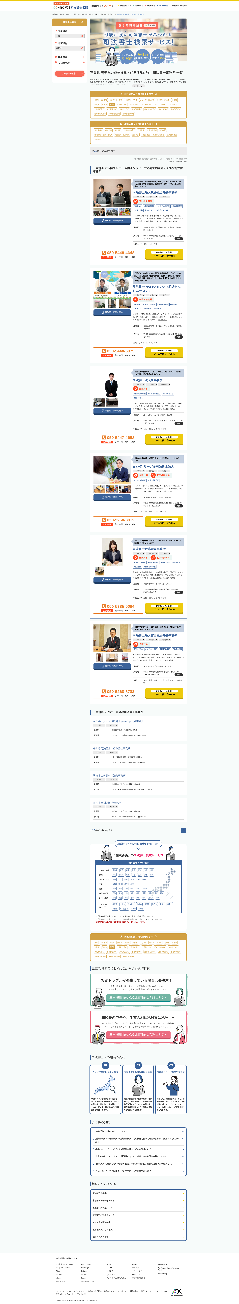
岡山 (120, 893)
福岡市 (147, 904)
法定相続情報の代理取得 (103, 135)
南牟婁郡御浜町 (128, 114)
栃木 (145, 875)
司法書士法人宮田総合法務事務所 (155, 635)
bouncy (84, 1278)
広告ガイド (69, 1294)
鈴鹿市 (112, 100)
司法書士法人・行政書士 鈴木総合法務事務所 (118, 721)
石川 (138, 879)
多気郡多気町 (112, 109)
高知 (162, 893)
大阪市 (151, 384)
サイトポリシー (79, 1291)
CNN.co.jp (85, 1268)
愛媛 (156, 893)
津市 (96, 100)
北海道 (115, 870)
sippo (109, 1264)
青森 (121, 870)
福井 (144, 879)
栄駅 (164, 197)
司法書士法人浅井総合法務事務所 (155, 192)
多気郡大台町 (124, 109)
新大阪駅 (164, 384)
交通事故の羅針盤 (138, 1278)
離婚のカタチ (60, 1281)
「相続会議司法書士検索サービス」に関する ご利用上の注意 (119, 916)
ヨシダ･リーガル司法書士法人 (153, 466)
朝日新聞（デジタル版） (65, 1264)
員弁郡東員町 (173, 105)
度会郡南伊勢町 (150, 109)
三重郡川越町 (122, 105)
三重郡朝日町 (147, 105)
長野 (126, 879)
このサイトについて (63, 1291)
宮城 (139, 870)
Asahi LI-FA (136, 1275)
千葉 (133, 875)
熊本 (132, 898)
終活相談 (97, 139)
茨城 (139, 875)
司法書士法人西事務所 (148, 380)
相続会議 (135, 1268)
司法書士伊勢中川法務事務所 (109, 775)
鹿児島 (150, 898)
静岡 (120, 884)
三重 (132, 884)
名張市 (174, 100)
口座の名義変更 (129, 130)
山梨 (120, 879)
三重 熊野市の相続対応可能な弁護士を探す (138, 997)
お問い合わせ (80, 1294)
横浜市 (115, 904)
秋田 (133, 870)
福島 (151, 870)
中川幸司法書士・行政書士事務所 (112, 748)
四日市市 (103, 100)
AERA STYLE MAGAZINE (116, 1278)
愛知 (114, 884)
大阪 (114, 889)
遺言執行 (135, 135)
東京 (114, 875)
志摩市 (166, 100)
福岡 (114, 898)
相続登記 (118, 130)
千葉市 (141, 909)
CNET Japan (85, 1264)
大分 (138, 898)
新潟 (114, 879)
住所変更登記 (172, 135)
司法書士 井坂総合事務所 (107, 802)
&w (61, 1268)
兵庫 (120, 889)
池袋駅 (164, 471)
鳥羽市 (159, 100)
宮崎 (144, 898)
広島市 (169, 904)
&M (57, 1268)
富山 (132, 879)
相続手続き (98, 130)
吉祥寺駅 (165, 640)
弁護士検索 (139, 6)
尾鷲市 (104, 105)
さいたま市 (124, 909)
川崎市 (133, 909)
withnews (59, 1278)
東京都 (139, 471)
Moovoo (58, 1275)
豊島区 (151, 471)
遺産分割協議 (152, 130)
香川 (144, 893)
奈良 (132, 889)
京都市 (162, 904)
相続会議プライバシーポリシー (116, 1291)
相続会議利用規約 (95, 1291)
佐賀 (120, 898)
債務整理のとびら (87, 1281)
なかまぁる (111, 1275)
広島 (114, 893)
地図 (178, 238)
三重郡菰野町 (134, 105)
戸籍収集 (141, 130)
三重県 (99, 725)
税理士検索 (151, 6)
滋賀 (138, 889)
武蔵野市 (152, 640)
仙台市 (115, 909)
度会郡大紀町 (175, 109)
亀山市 (151, 100)
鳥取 (132, 893)
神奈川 (121, 875)
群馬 (151, 875)
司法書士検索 (163, 6)
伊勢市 (134, 100)
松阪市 (127, 100)
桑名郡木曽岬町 (160, 105)
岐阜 (126, 884)
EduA (58, 1271)
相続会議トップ (125, 6)
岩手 (127, 870)
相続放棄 (108, 130)
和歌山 (144, 889)
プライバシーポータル (158, 1291)
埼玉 (127, 875)
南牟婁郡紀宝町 (114, 114)
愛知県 (139, 197)
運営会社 (59, 1294)
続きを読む (173, 221)
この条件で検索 (69, 73)
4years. (135, 1264)
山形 (145, 870)
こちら (146, 919)
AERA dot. (85, 1275)
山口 (126, 893)
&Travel (67, 1268)
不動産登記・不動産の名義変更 (153, 135)
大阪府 (139, 384)
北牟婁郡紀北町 (100, 114)
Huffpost (84, 1271)
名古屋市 (152, 197)
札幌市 (139, 904)
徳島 (150, 893)
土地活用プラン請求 (179, 6)
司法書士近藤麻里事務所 (149, 549)
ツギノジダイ (137, 1271)
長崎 (126, 898)
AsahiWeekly (162, 1274)
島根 (138, 893)
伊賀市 (96, 105)
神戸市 (154, 904)
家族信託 (162, 130)
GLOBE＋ (110, 1268)
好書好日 (110, 1271)
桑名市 (119, 100)
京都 (126, 889)
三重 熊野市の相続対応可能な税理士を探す (138, 1034)
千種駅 (164, 553)
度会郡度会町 (163, 109)
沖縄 (157, 898)
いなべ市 (143, 100)
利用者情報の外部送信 (138, 1291)
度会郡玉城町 (137, 109)
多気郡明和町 (99, 109)
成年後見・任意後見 (122, 135)
